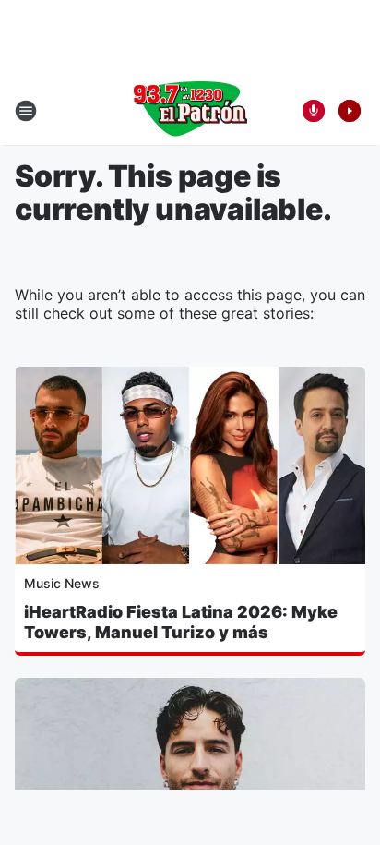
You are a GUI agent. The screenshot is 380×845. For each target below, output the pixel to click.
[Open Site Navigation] (26, 111)
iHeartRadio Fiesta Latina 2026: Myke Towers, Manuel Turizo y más (181, 622)
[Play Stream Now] (349, 111)
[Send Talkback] (314, 111)
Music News (62, 583)
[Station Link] (190, 110)
